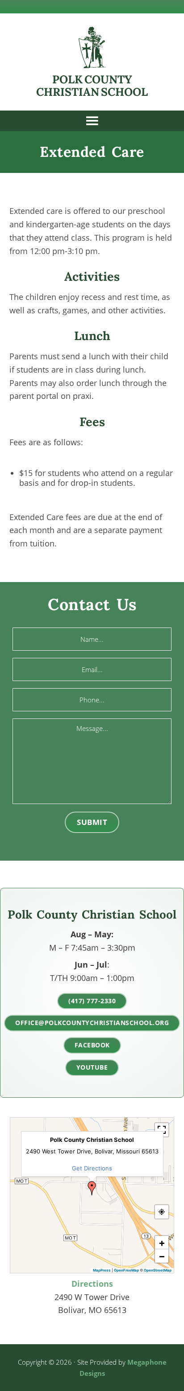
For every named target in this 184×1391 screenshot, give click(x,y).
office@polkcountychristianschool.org (92, 1022)
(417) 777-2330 (92, 1001)
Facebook (92, 1045)
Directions (92, 1283)
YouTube (92, 1067)
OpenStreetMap (157, 1270)
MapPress (102, 1270)
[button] (92, 1188)
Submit (92, 822)
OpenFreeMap (126, 1270)
